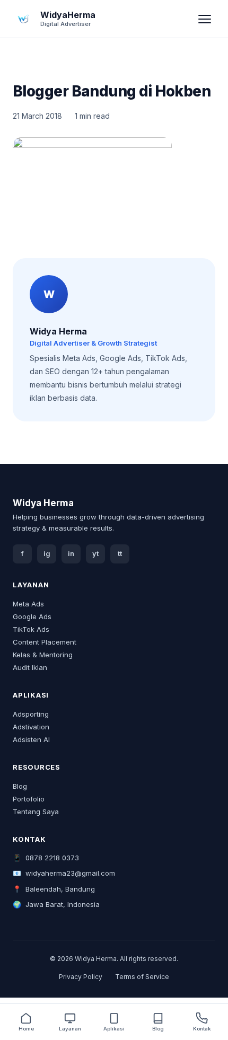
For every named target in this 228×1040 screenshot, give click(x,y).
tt (120, 554)
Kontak (202, 1029)
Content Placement (44, 642)
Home (26, 1029)
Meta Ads (28, 604)
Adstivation (31, 726)
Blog (20, 786)
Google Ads (32, 616)
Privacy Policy (80, 977)
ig (46, 554)
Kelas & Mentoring (43, 654)
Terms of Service (142, 977)
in (71, 554)
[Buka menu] (204, 19)
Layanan (70, 1029)
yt (95, 554)
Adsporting (31, 714)
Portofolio (29, 799)
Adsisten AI (31, 739)
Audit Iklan (30, 667)
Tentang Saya (36, 811)
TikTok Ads (31, 629)
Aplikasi (114, 1029)
